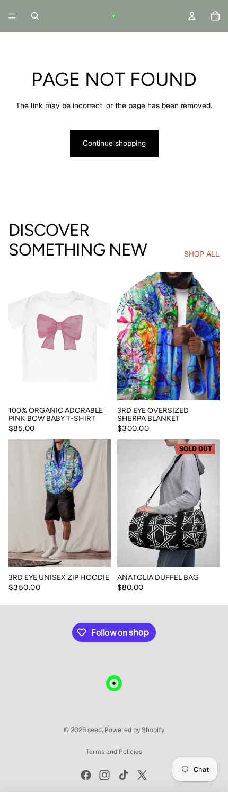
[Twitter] (142, 775)
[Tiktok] (123, 775)
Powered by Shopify (134, 730)
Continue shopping (114, 143)
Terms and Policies (114, 751)
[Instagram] (104, 775)
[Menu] (12, 16)
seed (94, 730)
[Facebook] (86, 775)
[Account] (192, 16)
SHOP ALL (202, 254)
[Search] (35, 16)
